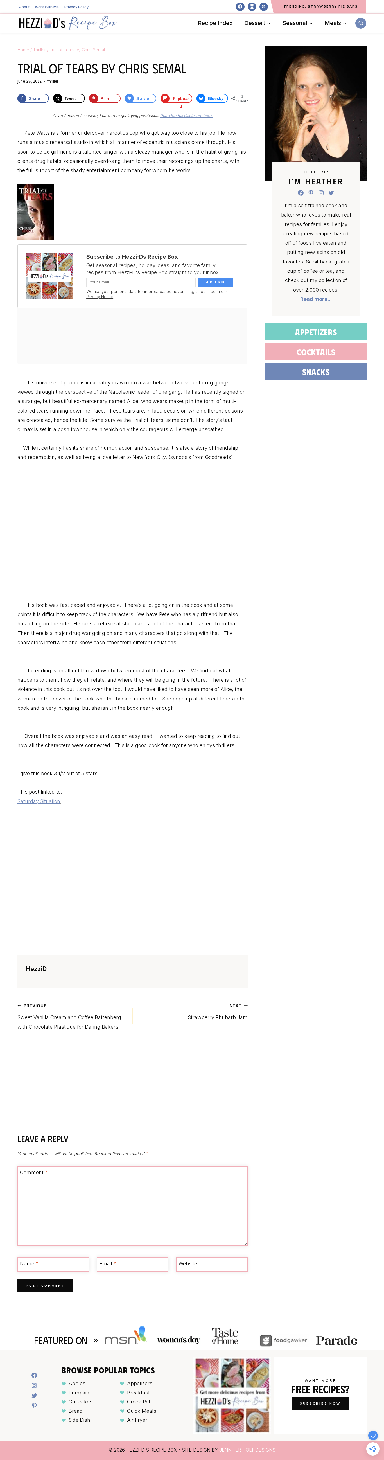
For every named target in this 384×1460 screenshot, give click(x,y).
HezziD (36, 968)
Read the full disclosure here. (186, 115)
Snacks (316, 371)
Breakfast (138, 1393)
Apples (77, 1383)
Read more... (316, 299)
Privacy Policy (76, 6)
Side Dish (79, 1420)
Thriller (52, 81)
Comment (34, 1172)
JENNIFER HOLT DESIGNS (247, 1450)
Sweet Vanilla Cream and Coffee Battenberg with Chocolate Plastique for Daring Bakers (69, 1016)
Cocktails (316, 351)
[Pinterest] (263, 7)
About (24, 6)
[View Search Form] (360, 23)
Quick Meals (141, 1411)
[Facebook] (240, 7)
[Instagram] (252, 7)
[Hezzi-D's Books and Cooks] (68, 23)
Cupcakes (80, 1402)
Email (107, 1264)
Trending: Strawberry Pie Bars (320, 6)
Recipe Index (215, 23)
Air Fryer (137, 1420)
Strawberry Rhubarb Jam (218, 1011)
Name (29, 1264)
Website (188, 1264)
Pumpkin (79, 1393)
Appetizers (316, 331)
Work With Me (47, 6)
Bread (76, 1411)
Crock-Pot (138, 1402)
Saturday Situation (38, 801)
